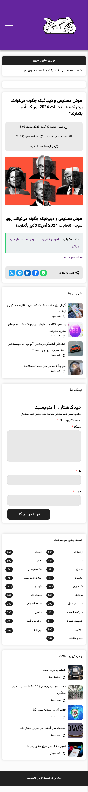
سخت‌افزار (24, 595)
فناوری (50, 137)
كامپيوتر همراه (65, 621)
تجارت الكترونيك (25, 578)
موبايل (65, 629)
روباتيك (65, 595)
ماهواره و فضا (24, 621)
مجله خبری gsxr (72, 257)
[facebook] (35, 273)
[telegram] (19, 273)
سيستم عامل (65, 604)
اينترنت (65, 561)
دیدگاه (76, 427)
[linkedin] (27, 273)
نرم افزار (24, 630)
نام (78, 471)
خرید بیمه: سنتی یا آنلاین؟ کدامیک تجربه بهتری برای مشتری (47, 70)
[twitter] (12, 273)
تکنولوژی (64, 586)
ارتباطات (65, 552)
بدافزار (65, 569)
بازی (23, 561)
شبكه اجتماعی (24, 604)
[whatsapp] (43, 273)
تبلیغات (65, 578)
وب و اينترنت (65, 638)
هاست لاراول (43, 778)
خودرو (24, 586)
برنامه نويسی (25, 569)
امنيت (24, 552)
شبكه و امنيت (65, 612)
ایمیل (77, 492)
